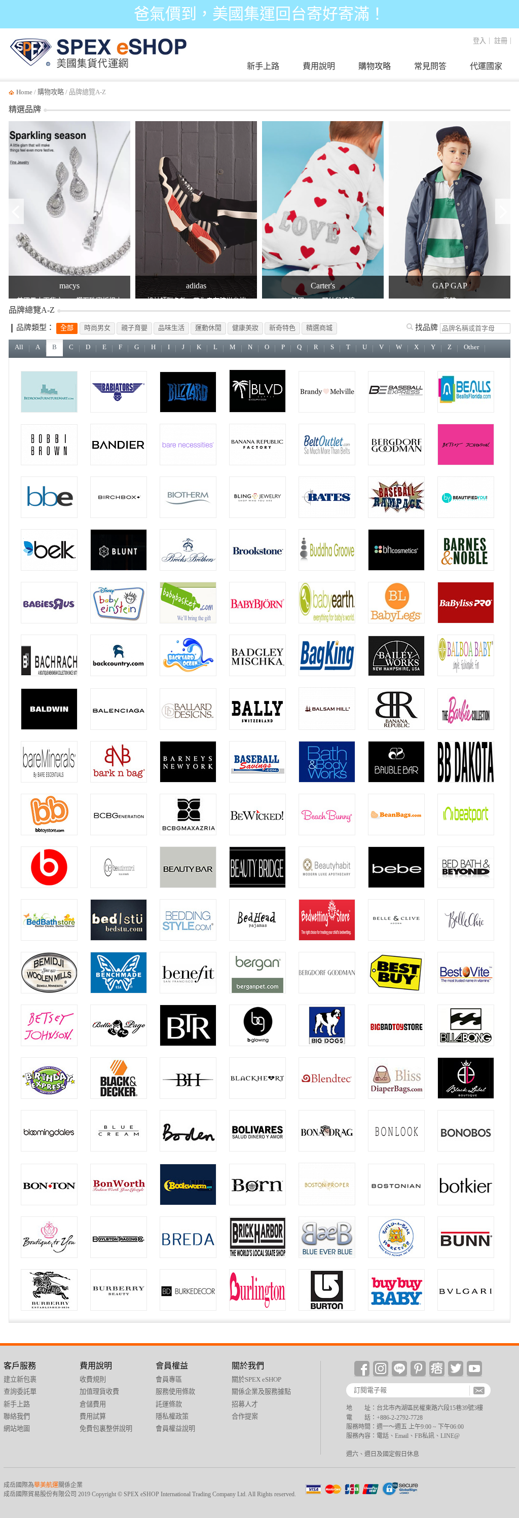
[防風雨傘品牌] (118, 550)
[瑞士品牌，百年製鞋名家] (257, 709)
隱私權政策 (172, 1416)
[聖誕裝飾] (327, 708)
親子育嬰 (134, 327)
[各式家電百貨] (257, 550)
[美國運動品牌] (118, 444)
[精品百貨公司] (188, 762)
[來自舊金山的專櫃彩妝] (188, 972)
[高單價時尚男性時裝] (188, 550)
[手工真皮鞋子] (257, 1184)
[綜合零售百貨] (257, 1290)
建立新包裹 (505, 1236)
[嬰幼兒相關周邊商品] (188, 602)
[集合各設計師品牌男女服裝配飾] (49, 1131)
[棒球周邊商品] (257, 762)
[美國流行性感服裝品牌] (396, 867)
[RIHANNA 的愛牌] (327, 814)
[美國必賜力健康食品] (465, 972)
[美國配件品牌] (327, 444)
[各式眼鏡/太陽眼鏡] (396, 1131)
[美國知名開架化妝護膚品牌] (49, 762)
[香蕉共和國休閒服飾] (396, 709)
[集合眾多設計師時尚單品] (327, 1131)
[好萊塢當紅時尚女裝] (188, 1078)
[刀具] (118, 972)
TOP (505, 1351)
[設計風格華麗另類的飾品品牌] (396, 762)
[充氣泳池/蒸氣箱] (188, 655)
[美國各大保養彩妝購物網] (257, 1025)
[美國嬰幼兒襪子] (396, 602)
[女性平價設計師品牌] (465, 762)
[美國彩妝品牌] (118, 497)
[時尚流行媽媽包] (396, 1078)
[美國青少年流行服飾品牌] (327, 392)
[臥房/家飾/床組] (49, 920)
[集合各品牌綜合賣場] (118, 1131)
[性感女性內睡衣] (257, 1078)
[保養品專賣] (118, 867)
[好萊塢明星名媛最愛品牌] (188, 814)
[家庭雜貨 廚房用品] (465, 867)
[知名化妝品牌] (396, 550)
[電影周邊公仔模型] (396, 1025)
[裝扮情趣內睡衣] (257, 814)
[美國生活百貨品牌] (465, 392)
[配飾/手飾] (465, 920)
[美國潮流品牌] (257, 391)
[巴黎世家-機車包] (118, 709)
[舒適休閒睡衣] (257, 920)
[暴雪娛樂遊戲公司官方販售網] (188, 392)
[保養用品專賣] (327, 867)
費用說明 (319, 66)
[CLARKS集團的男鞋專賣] (396, 1184)
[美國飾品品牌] (257, 497)
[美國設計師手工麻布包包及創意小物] (396, 656)
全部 (66, 327)
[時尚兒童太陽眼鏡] (118, 392)
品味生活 (171, 327)
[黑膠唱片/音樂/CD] (465, 814)
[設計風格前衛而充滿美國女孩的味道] (49, 1025)
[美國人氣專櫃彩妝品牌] (49, 444)
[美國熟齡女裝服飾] (118, 1184)
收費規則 (93, 1379)
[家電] (327, 1078)
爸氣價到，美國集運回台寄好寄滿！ (259, 14)
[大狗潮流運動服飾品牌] (327, 1025)
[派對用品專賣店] (49, 1078)
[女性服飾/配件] (327, 1184)
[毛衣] (257, 1131)
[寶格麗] (465, 1290)
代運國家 (486, 66)
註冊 (500, 41)
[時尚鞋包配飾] (396, 920)
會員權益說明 (175, 1428)
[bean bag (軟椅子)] (396, 814)
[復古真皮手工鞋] (118, 920)
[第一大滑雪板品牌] (327, 1290)
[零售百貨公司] (49, 1184)
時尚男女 (97, 327)
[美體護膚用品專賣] (327, 762)
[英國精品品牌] (49, 1290)
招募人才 (245, 1404)
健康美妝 (245, 327)
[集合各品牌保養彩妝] (257, 867)
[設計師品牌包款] (465, 1184)
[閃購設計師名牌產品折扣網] (188, 1025)
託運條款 (169, 1404)
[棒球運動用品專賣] (396, 392)
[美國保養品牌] (188, 497)
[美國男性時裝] (49, 655)
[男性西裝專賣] (465, 1131)
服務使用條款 (175, 1391)
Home (24, 92)
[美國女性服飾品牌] (49, 550)
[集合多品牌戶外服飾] (49, 972)
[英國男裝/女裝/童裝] (188, 1131)
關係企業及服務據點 (261, 1391)
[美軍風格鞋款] (327, 497)
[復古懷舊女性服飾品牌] (118, 1025)
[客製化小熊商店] (396, 1237)
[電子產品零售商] (396, 972)
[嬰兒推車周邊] (465, 655)
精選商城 (319, 327)
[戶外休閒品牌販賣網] (118, 655)
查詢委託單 (505, 1280)
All (19, 347)
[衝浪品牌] (465, 1025)
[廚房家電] (118, 1078)
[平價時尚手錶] (188, 1237)
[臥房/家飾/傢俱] (49, 392)
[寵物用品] (257, 972)
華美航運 (46, 1485)
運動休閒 (208, 327)
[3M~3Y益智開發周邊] (118, 602)
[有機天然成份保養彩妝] (188, 867)
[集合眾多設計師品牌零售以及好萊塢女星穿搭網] (49, 1237)
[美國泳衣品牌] (188, 444)
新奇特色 (282, 327)
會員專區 (169, 1379)
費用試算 (93, 1416)
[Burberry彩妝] (118, 1290)
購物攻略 (374, 66)
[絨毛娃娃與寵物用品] (118, 762)
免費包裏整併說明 (106, 1428)
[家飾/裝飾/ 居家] (188, 1290)
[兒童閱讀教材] (188, 1184)
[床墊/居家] (327, 920)
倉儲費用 (93, 1404)
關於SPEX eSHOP (256, 1379)
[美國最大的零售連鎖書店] (465, 550)
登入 (479, 41)
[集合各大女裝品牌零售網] (465, 1078)
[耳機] (49, 867)
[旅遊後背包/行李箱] (327, 655)
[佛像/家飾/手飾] (327, 550)
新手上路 (263, 66)
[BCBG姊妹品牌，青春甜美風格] (118, 814)
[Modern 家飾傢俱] (188, 709)
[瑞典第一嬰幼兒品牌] (257, 602)
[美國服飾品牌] (257, 444)
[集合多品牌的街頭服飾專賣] (257, 1237)
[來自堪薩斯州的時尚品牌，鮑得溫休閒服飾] (49, 709)
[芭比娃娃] (465, 709)
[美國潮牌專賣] (118, 1237)
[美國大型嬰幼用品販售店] (396, 1290)
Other (471, 347)
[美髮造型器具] (465, 602)
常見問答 (430, 66)
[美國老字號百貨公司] (327, 972)
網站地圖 (17, 1428)
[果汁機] (465, 1237)
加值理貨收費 (99, 1391)
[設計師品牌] (257, 655)
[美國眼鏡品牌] (49, 497)
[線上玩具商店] (49, 814)
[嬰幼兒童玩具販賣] (49, 602)
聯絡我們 (17, 1416)
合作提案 (245, 1416)
